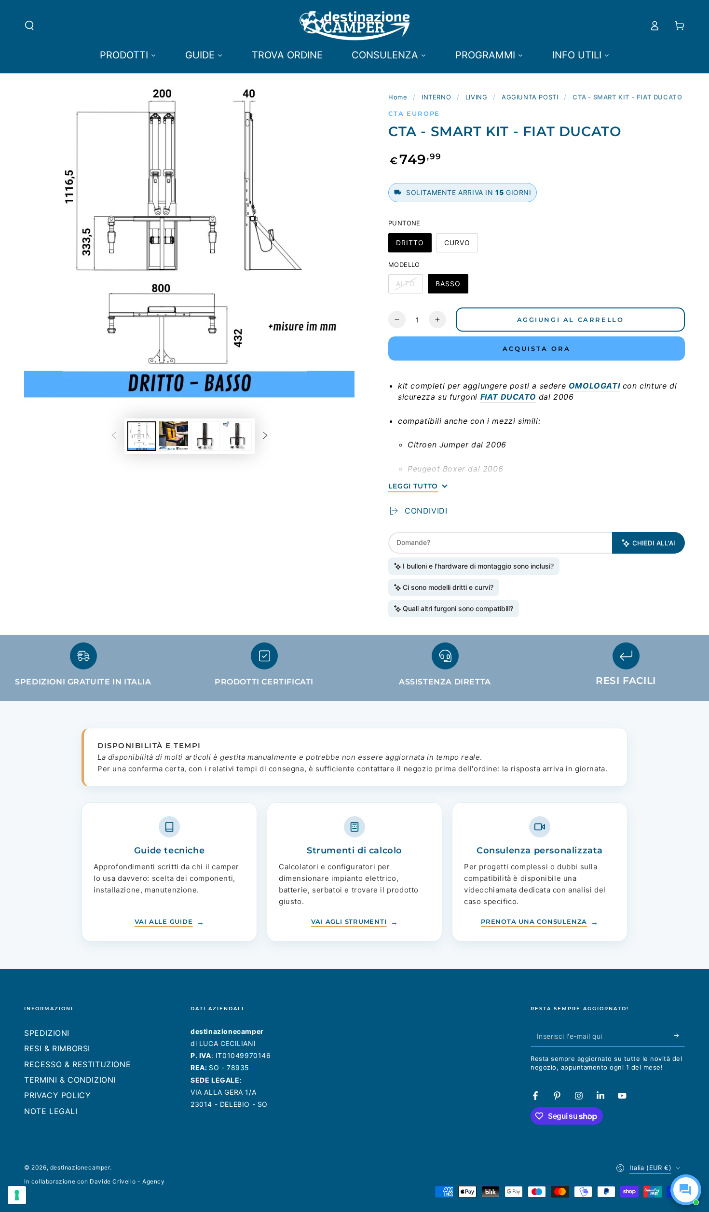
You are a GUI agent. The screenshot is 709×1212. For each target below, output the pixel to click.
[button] (29, 25)
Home (397, 97)
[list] (354, 668)
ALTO (409, 286)
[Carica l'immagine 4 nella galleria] (237, 436)
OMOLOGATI (594, 385)
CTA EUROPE (414, 113)
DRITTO (413, 245)
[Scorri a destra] (265, 435)
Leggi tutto (413, 486)
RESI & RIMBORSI (57, 1048)
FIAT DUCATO (508, 397)
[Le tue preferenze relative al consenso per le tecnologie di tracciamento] (17, 1195)
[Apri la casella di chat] (685, 1189)
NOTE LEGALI (51, 1111)
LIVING (476, 97)
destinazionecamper (80, 1167)
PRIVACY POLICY (57, 1095)
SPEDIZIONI (46, 1033)
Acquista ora (537, 348)
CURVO (461, 245)
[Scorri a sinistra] (113, 435)
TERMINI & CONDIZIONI (70, 1080)
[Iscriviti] (679, 1035)
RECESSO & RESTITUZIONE (77, 1064)
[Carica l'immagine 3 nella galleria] (205, 436)
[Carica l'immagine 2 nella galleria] (173, 436)
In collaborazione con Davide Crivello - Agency (94, 1181)
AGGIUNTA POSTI (530, 97)
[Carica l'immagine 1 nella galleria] (141, 436)
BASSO (451, 286)
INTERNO (436, 97)
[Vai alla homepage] (355, 26)
